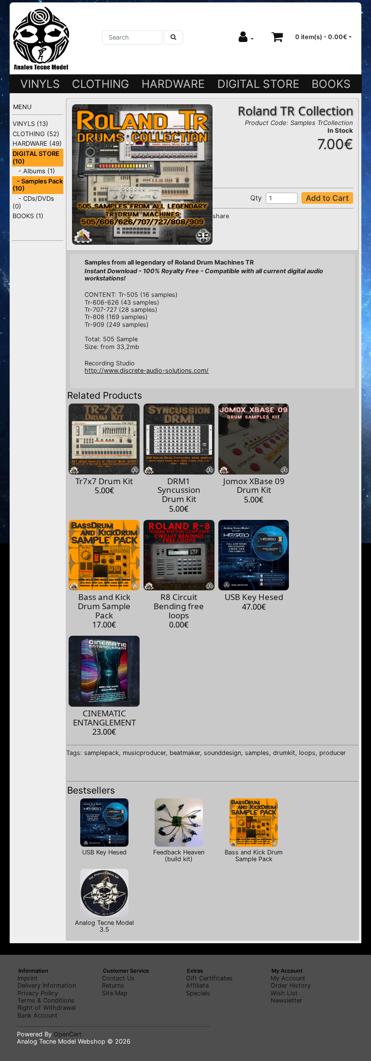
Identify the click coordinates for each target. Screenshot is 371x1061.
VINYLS (40, 84)
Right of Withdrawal (46, 1007)
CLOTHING (100, 84)
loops (307, 752)
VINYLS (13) (30, 123)
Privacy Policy (37, 993)
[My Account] (246, 36)
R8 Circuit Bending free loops (179, 605)
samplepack (101, 752)
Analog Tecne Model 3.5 (104, 926)
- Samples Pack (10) (38, 185)
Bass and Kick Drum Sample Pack (104, 605)
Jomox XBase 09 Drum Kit (254, 485)
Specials (198, 993)
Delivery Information (46, 985)
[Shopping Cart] (277, 36)
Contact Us (118, 978)
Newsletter (286, 1000)
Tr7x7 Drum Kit (104, 481)
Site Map (115, 993)
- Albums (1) (34, 171)
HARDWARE (173, 84)
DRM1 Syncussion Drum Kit (178, 489)
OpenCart (68, 1034)
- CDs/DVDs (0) (33, 202)
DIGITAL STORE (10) (36, 157)
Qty (256, 198)
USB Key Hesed (254, 596)
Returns (113, 985)
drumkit (284, 752)
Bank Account (37, 1015)
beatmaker (185, 752)
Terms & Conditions (45, 1000)
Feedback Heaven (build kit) (178, 856)
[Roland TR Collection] (142, 174)
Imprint (27, 978)
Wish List (284, 993)
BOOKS (331, 84)
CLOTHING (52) (36, 134)
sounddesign (222, 752)
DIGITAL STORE (258, 84)
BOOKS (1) (28, 216)
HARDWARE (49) (37, 143)
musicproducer (144, 752)
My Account (288, 978)
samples (257, 752)
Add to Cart (327, 198)
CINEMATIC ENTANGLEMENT (104, 718)
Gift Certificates (209, 978)
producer (332, 752)
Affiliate (197, 985)
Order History (291, 985)
